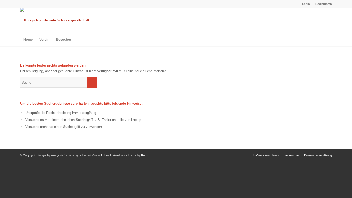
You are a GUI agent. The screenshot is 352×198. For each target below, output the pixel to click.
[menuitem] (306, 4)
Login (306, 3)
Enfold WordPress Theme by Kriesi (126, 155)
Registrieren (323, 3)
